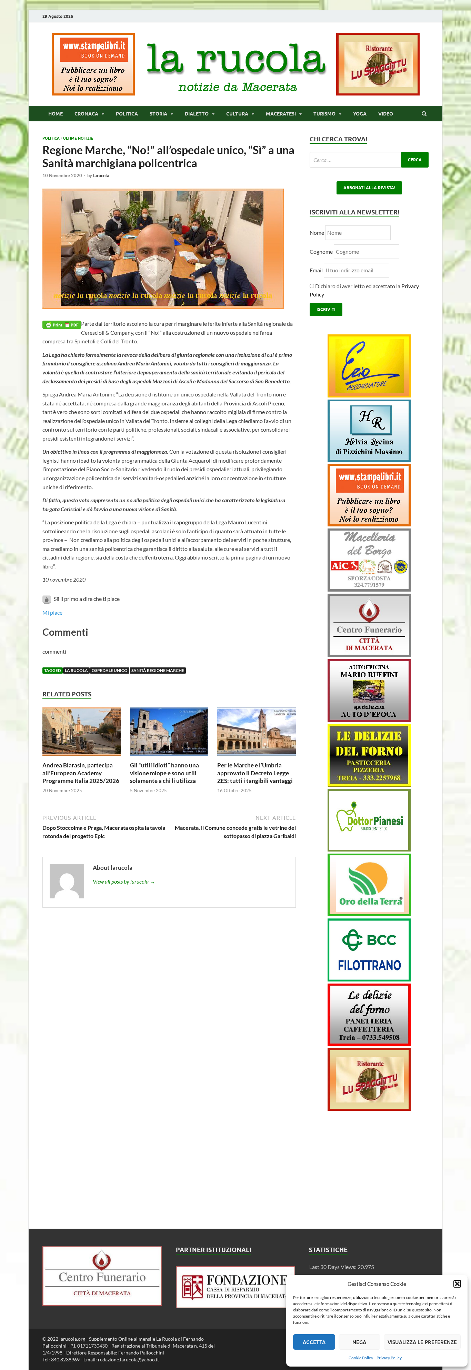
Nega (359, 1342)
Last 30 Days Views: (333, 1266)
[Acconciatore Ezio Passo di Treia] (369, 395)
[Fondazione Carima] (235, 1306)
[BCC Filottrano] (369, 979)
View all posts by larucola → (124, 881)
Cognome (321, 251)
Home (55, 114)
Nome (317, 232)
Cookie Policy (361, 1357)
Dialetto (197, 114)
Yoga (360, 114)
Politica (127, 114)
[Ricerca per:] (369, 160)
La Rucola (76, 670)
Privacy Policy (389, 1357)
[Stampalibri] (94, 93)
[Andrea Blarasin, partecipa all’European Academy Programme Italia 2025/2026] (81, 757)
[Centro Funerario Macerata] (102, 1303)
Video (385, 114)
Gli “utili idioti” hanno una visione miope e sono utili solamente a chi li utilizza (164, 773)
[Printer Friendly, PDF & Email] (61, 324)
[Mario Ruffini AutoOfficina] (369, 720)
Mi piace (52, 612)
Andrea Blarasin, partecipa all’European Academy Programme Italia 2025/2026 (80, 773)
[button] (457, 1283)
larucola (101, 175)
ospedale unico (110, 670)
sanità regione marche (157, 670)
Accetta (314, 1342)
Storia (158, 114)
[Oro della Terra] (369, 914)
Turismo (324, 114)
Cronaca (86, 114)
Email (317, 270)
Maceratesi (281, 114)
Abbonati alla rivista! (369, 187)
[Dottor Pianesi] (369, 849)
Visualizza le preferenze (422, 1342)
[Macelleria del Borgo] (369, 589)
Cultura (237, 114)
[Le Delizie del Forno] (369, 784)
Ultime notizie (78, 138)
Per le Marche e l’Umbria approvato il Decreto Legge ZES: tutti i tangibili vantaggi (255, 773)
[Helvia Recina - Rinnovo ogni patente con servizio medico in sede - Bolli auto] (369, 459)
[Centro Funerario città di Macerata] (369, 655)
